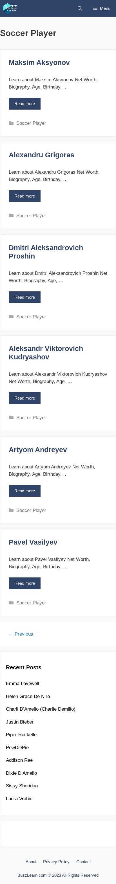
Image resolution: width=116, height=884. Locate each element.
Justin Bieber (20, 722)
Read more (26, 105)
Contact (83, 861)
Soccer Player (31, 123)
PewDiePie (17, 747)
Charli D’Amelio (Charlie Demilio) (40, 709)
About (31, 861)
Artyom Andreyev (38, 450)
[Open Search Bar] (80, 8)
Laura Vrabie (19, 798)
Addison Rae (19, 760)
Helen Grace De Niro (28, 696)
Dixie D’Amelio (21, 773)
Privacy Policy (56, 861)
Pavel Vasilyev (33, 542)
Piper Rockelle (21, 734)
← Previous (20, 634)
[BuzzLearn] (10, 8)
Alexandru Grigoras (41, 155)
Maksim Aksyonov (39, 62)
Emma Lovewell (22, 683)
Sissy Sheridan (22, 785)
